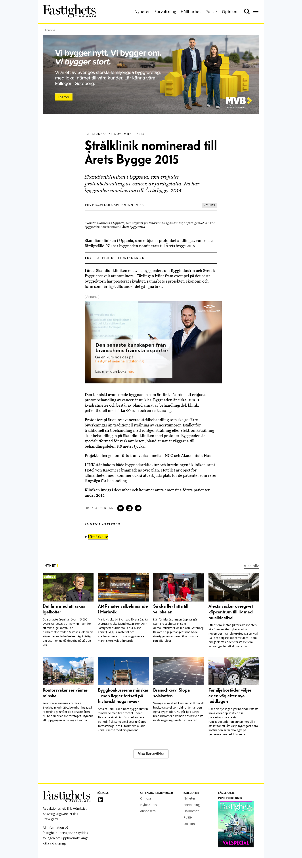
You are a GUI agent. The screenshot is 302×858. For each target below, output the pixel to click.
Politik (211, 11)
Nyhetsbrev (148, 805)
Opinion (229, 11)
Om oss (145, 798)
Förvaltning (165, 11)
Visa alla (251, 565)
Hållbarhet (191, 11)
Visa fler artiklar (151, 754)
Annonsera (148, 811)
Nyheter (142, 11)
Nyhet (209, 205)
